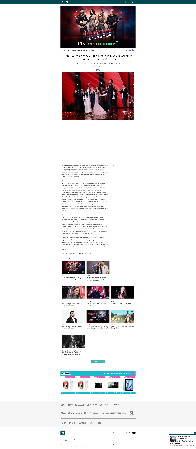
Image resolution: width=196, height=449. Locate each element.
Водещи (85, 50)
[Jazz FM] (84, 423)
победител (90, 253)
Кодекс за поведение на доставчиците (107, 439)
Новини (92, 2)
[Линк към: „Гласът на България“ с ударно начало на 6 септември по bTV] (73, 272)
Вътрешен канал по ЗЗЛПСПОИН (125, 439)
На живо (97, 2)
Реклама (68, 439)
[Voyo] (97, 413)
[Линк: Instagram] (129, 433)
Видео (69, 50)
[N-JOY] (65, 423)
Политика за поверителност (91, 439)
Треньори (91, 50)
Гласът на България (80, 253)
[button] (130, 116)
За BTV (62, 439)
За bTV (111, 2)
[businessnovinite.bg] (88, 413)
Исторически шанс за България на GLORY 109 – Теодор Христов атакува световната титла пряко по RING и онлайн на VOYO (181, 440)
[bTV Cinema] (81, 405)
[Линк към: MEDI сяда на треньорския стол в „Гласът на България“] (73, 321)
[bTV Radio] (74, 423)
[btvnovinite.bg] (76, 413)
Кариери (73, 439)
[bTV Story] (106, 405)
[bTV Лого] (62, 433)
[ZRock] (100, 423)
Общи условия (63, 440)
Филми (86, 2)
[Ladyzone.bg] (105, 413)
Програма (105, 2)
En (114, 2)
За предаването (77, 50)
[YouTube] (133, 432)
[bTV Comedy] (71, 405)
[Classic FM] (93, 423)
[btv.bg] (64, 405)
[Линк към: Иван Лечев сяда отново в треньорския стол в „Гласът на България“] (98, 297)
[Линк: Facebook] (126, 433)
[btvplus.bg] (64, 413)
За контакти (80, 439)
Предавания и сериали (76, 2)
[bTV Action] (93, 405)
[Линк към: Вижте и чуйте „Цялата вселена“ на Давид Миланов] (122, 321)
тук (133, 373)
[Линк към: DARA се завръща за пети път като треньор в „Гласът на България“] (122, 297)
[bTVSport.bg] (116, 413)
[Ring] (116, 405)
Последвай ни (128, 50)
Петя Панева (70, 253)
